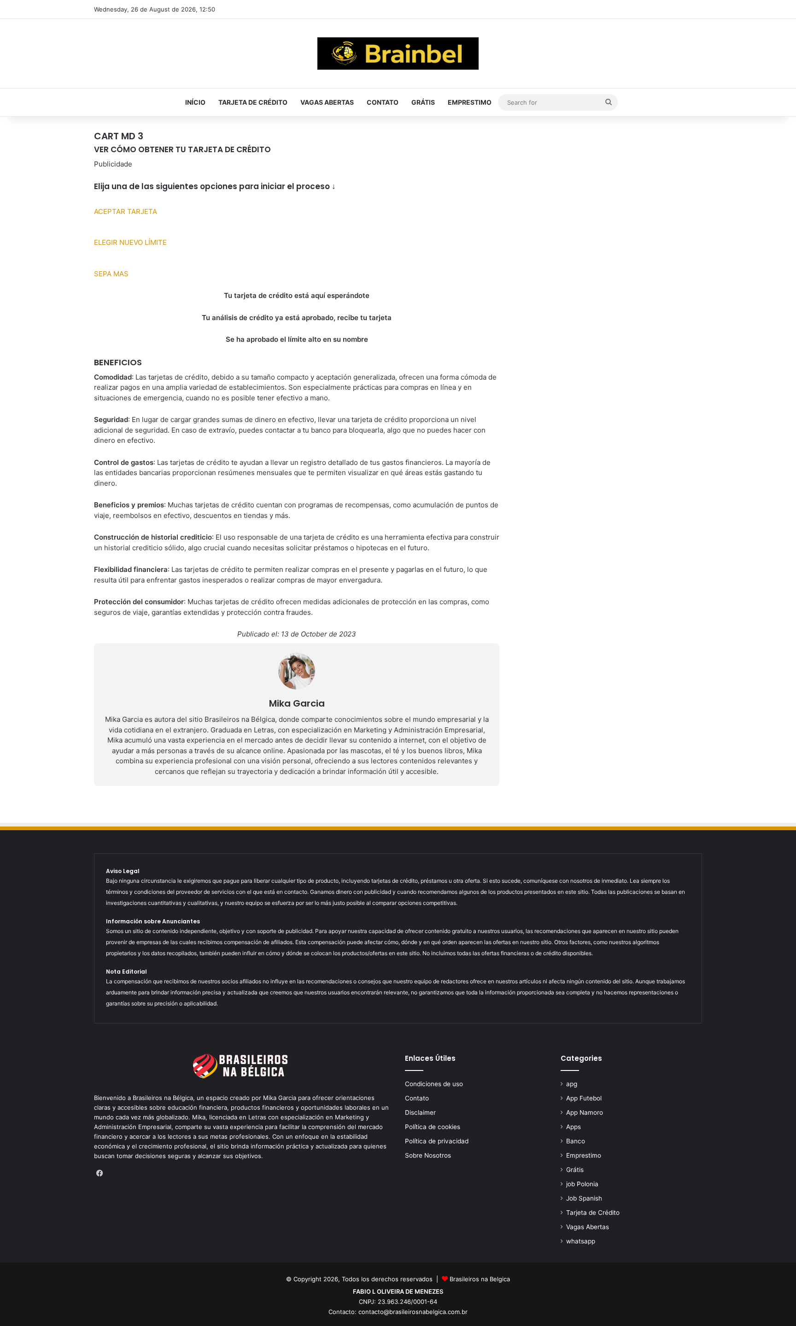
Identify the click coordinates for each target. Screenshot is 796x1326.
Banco (575, 1141)
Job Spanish (584, 1198)
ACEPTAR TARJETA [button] (125, 211)
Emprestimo (470, 102)
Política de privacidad (436, 1141)
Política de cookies (432, 1126)
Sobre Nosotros (428, 1155)
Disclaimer (420, 1112)
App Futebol (584, 1098)
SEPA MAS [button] (111, 273)
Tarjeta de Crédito (252, 102)
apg (571, 1084)
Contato (382, 102)
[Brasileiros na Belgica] (398, 53)
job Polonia (582, 1184)
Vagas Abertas (327, 102)
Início (195, 102)
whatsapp (580, 1241)
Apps (573, 1126)
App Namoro (584, 1112)
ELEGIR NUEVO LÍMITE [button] (130, 242)
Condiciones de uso (434, 1084)
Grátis (423, 102)
